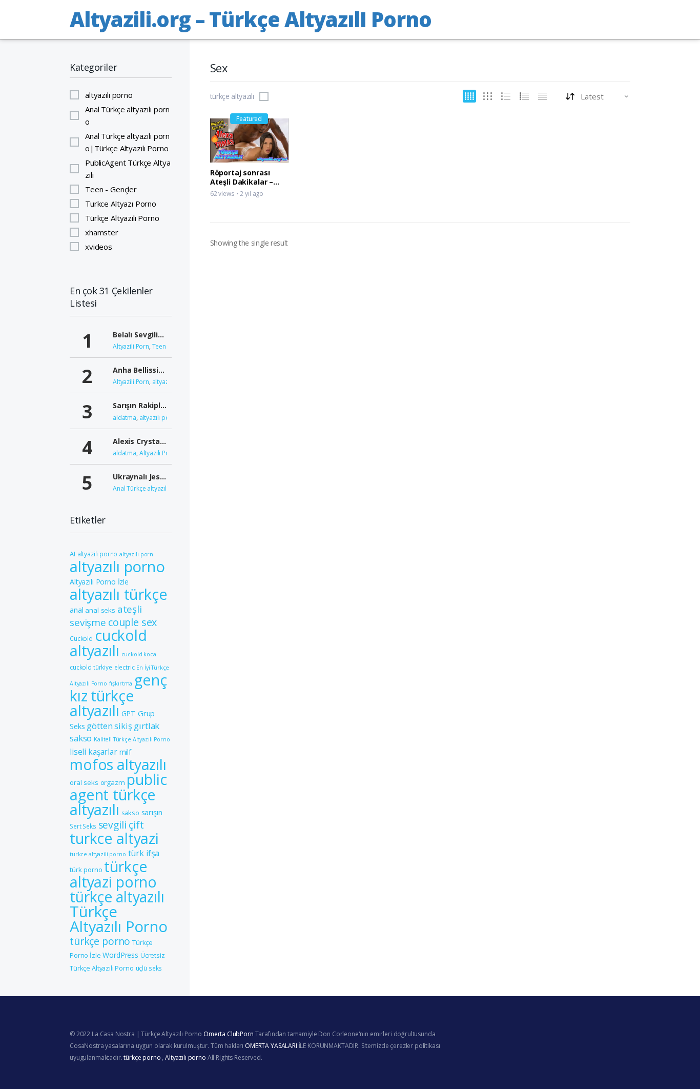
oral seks (84, 782)
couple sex (132, 622)
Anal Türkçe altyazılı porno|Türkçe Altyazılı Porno (127, 142)
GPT (128, 713)
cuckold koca (138, 654)
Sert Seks (83, 826)
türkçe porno (100, 941)
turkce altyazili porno (98, 854)
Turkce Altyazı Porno (120, 203)
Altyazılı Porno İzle (99, 582)
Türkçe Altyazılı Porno (122, 218)
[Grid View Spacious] (487, 96)
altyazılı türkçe (119, 594)
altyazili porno (97, 554)
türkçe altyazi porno (113, 874)
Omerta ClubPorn (228, 1034)
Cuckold (81, 638)
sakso (130, 812)
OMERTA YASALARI (271, 1045)
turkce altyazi (114, 838)
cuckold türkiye (91, 667)
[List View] (524, 96)
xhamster (101, 232)
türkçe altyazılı (232, 96)
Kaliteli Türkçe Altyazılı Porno (132, 739)
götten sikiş (109, 726)
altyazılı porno (109, 95)
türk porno (86, 869)
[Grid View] (469, 96)
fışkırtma (121, 683)
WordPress (120, 955)
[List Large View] (505, 96)
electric (124, 667)
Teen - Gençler (111, 189)
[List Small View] (542, 96)
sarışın (151, 812)
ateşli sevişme (106, 615)
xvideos (98, 246)
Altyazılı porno (185, 1057)
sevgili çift (121, 825)
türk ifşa (144, 853)
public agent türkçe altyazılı (118, 794)
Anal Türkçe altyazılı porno (127, 115)
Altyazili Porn (131, 346)
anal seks (100, 610)
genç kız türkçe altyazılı (118, 695)
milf (125, 752)
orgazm (112, 782)
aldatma (124, 417)
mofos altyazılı (118, 764)
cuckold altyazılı (108, 643)
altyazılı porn (136, 554)
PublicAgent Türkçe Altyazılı (127, 168)
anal (76, 610)
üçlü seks (149, 968)
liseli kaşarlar (93, 752)
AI (72, 553)
